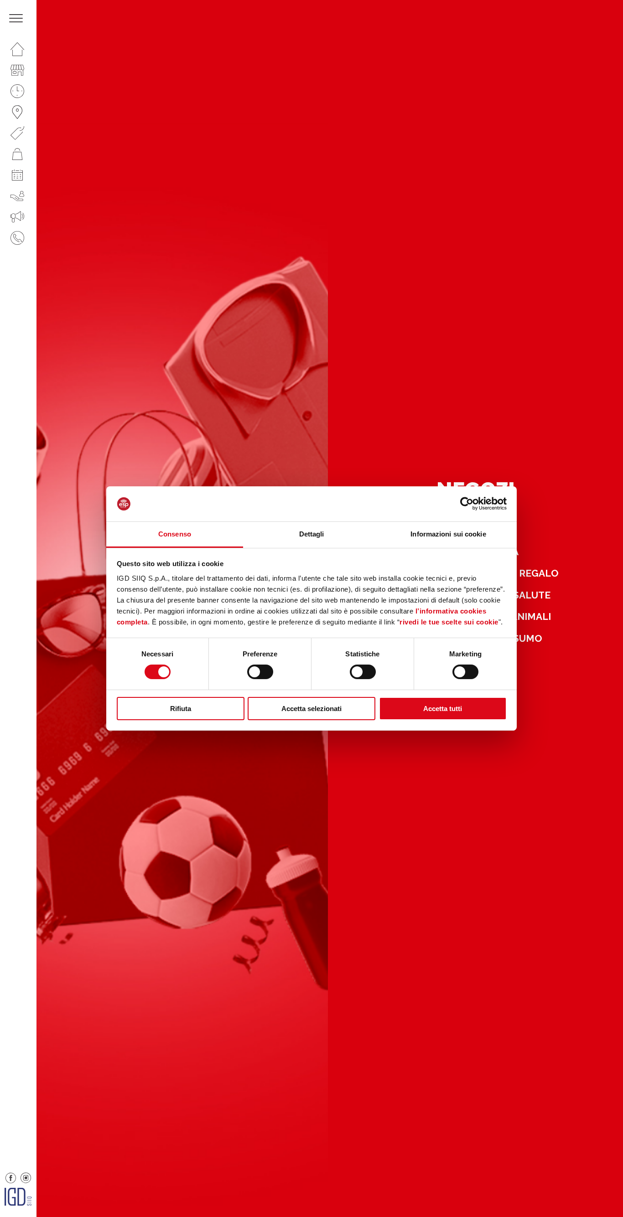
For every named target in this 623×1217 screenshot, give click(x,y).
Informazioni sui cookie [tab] (448, 534)
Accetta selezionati (311, 708)
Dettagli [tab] (311, 534)
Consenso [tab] (174, 534)
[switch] (260, 672)
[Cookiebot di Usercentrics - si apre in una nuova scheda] (467, 504)
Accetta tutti (442, 708)
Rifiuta (180, 708)
